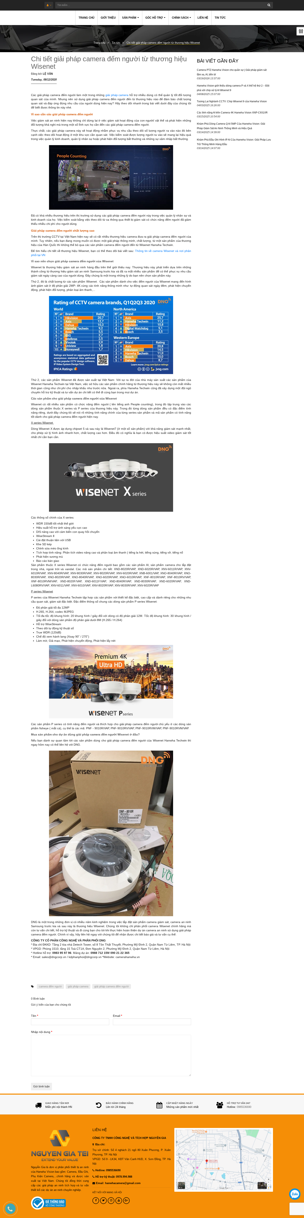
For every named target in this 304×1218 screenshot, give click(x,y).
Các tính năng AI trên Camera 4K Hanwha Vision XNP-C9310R (232, 112)
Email (117, 1015)
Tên (34, 1015)
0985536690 (244, 1107)
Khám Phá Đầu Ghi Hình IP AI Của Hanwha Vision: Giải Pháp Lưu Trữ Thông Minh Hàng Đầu (234, 142)
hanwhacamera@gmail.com (123, 1183)
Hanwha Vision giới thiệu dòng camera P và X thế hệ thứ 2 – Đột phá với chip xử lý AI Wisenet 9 (233, 88)
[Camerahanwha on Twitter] (103, 1200)
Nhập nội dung (41, 1032)
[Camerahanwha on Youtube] (118, 1200)
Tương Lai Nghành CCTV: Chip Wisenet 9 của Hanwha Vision (232, 101)
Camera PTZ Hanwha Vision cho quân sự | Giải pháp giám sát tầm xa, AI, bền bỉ (232, 72)
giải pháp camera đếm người (111, 986)
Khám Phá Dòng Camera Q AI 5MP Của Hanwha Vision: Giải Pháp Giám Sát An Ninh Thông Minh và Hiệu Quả (231, 126)
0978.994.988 (124, 1176)
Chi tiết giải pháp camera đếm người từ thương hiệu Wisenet (109, 62)
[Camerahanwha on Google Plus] (126, 1200)
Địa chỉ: (100, 1144)
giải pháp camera (117, 95)
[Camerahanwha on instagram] (111, 1200)
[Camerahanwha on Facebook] (95, 1200)
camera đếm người (50, 986)
